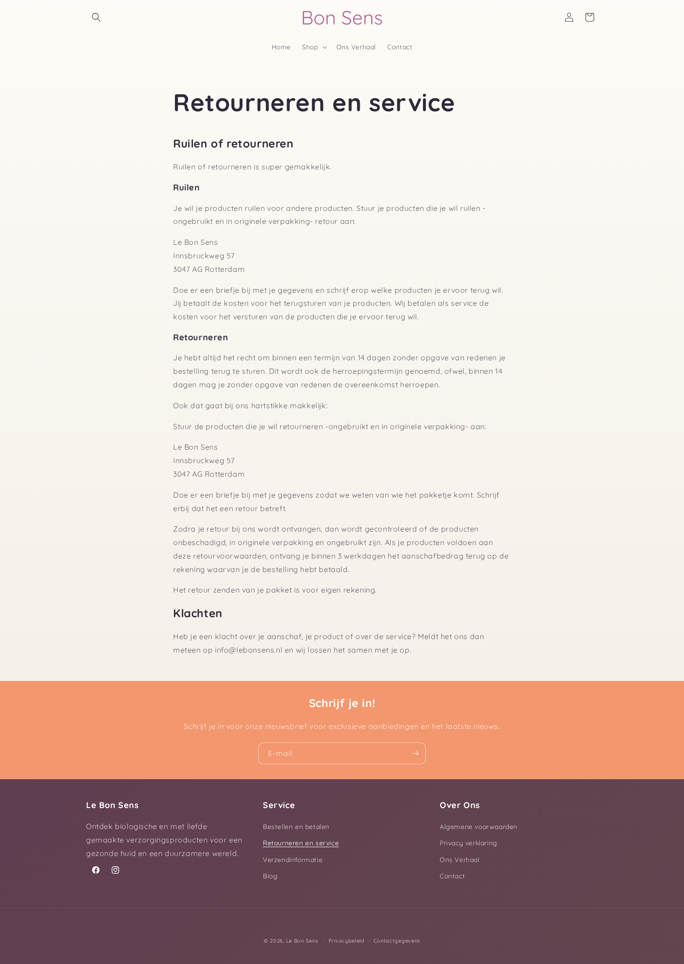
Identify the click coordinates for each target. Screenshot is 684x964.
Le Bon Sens (302, 940)
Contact (452, 876)
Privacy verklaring (468, 843)
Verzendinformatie (292, 860)
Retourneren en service (301, 843)
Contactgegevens (397, 940)
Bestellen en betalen (296, 826)
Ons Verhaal (460, 860)
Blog (270, 876)
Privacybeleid (347, 940)
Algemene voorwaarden (478, 826)
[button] (96, 17)
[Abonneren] (415, 753)
